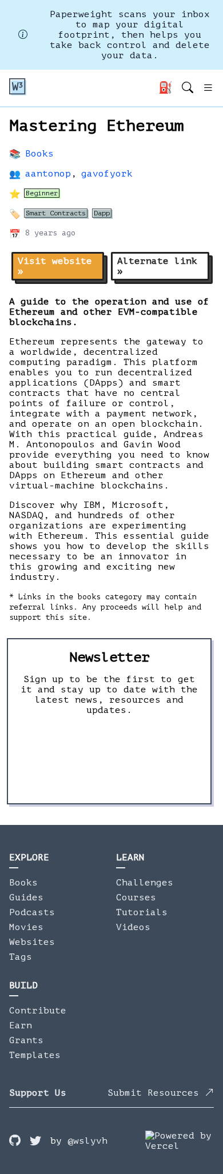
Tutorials (142, 912)
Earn (20, 1025)
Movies (26, 927)
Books (39, 154)
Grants (26, 1040)
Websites (32, 942)
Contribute (37, 1010)
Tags (20, 957)
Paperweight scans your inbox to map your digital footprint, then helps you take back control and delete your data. (130, 35)
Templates (35, 1055)
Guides (26, 897)
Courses (136, 897)
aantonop (48, 174)
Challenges (144, 883)
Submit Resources (156, 1093)
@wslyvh (87, 1141)
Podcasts (32, 912)
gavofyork (107, 174)
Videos (133, 927)
